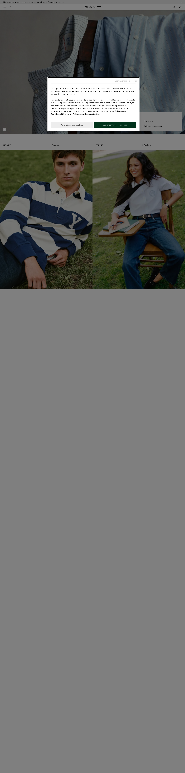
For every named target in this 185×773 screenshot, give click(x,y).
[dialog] (93, 104)
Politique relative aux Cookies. (86, 114)
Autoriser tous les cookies (115, 125)
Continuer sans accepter (126, 81)
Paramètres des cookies (71, 125)
